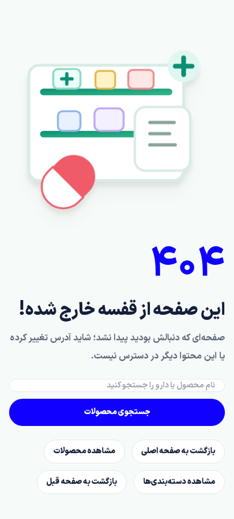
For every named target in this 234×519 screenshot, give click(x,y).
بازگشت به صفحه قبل (82, 482)
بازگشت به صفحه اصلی (178, 451)
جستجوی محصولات (117, 412)
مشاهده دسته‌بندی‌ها (179, 482)
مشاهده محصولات (84, 451)
